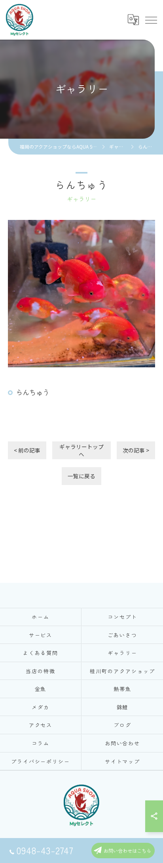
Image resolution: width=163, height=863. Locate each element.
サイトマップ (122, 761)
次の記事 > (136, 450)
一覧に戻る (81, 476)
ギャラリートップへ (81, 450)
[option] (81, 293)
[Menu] (151, 20)
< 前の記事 (27, 450)
